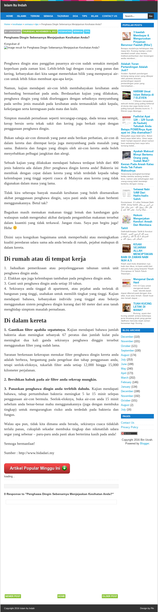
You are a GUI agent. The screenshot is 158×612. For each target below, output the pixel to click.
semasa (78, 31)
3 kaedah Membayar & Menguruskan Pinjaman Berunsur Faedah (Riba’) (136, 38)
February (126, 382)
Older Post (109, 596)
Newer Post (12, 596)
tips (87, 31)
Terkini (35, 16)
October (125, 346)
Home (9, 16)
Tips (84, 16)
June (124, 364)
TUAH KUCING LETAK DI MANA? (142, 307)
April (123, 373)
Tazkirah (63, 16)
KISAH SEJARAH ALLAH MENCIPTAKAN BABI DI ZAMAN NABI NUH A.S (137, 252)
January (125, 386)
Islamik (21, 16)
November (127, 341)
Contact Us (109, 16)
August (125, 355)
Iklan (94, 16)
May (123, 368)
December (127, 336)
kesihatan (65, 31)
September (127, 350)
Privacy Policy (129, 427)
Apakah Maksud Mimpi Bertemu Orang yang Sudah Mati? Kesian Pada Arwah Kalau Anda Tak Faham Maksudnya (137, 161)
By (13, 31)
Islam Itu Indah (15, 5)
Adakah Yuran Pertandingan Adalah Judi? (134, 67)
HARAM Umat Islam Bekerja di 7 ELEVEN (143, 94)
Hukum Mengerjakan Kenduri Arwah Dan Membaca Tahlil (136, 222)
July (123, 359)
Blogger (144, 443)
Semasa (48, 16)
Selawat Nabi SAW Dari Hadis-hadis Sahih (141, 194)
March (124, 377)
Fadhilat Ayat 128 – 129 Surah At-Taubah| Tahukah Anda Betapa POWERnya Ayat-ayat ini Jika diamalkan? (137, 124)
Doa (75, 16)
